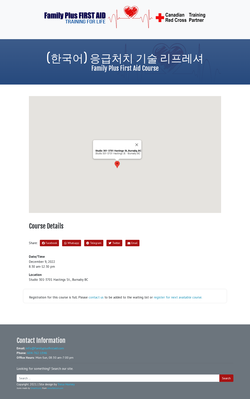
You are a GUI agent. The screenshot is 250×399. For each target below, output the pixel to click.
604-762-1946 (37, 353)
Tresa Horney (66, 384)
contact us (96, 297)
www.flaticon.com (55, 388)
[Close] (136, 144)
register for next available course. (178, 297)
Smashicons (35, 388)
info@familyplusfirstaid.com (45, 348)
